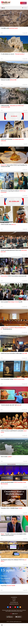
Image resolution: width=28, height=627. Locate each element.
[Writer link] (19, 625)
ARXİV (14, 600)
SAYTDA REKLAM (14, 602)
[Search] (7, 625)
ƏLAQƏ (14, 599)
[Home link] (13, 625)
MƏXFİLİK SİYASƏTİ (14, 604)
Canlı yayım (23, 2)
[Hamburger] (1, 625)
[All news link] (26, 625)
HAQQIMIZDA (14, 597)
